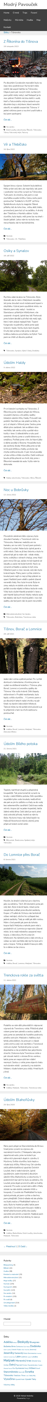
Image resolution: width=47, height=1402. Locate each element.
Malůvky (7, 20)
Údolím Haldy (14, 362)
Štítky (6, 32)
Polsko (24, 1365)
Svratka (29, 1372)
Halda (8, 478)
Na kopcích (8, 1287)
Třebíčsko (22, 239)
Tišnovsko (37, 130)
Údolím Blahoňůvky (19, 1099)
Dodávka (35, 350)
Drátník (14, 1350)
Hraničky (26, 1350)
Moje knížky (8, 1281)
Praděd (40, 1365)
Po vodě (7, 1299)
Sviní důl (21, 1372)
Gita (23, 1350)
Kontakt (7, 27)
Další (24, 1246)
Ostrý (12, 1365)
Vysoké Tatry (30, 1379)
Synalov (18, 350)
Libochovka (21, 130)
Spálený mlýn (29, 840)
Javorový (33, 1349)
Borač (15, 729)
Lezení (29, 1357)
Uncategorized (9, 1303)
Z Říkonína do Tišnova (21, 41)
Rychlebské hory (22, 1368)
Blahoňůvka (17, 1233)
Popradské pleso (33, 1365)
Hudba (30, 20)
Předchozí (9, 1246)
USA (27, 1376)
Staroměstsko (11, 1371)
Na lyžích (7, 1290)
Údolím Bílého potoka (20, 743)
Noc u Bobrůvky (16, 489)
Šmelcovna (19, 840)
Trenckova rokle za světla (23, 975)
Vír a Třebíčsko (15, 144)
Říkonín (29, 130)
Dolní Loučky (11, 130)
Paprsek (19, 1365)
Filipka (19, 1350)
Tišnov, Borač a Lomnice (23, 629)
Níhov (32, 478)
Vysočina (9, 1379)
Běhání (6, 1268)
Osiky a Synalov (16, 250)
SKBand (32, 1368)
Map (38, 20)
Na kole (9, 236)
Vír (16, 239)
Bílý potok (10, 840)
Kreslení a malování (11, 1274)
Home (6, 12)
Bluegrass (34, 1342)
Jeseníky (9, 1353)
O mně (16, 12)
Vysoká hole (19, 1379)
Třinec (23, 1375)
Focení (34, 12)
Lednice (24, 1357)
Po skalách (8, 1296)
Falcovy (25, 132)
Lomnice (21, 729)
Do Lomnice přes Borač (22, 854)
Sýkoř (24, 350)
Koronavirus (32, 1353)
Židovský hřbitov (10, 732)
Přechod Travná (8, 1368)
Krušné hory (11, 1357)
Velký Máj (32, 1376)
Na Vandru (26, 614)
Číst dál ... (8, 119)
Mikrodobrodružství (13, 614)
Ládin (18, 1356)
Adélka (9, 729)
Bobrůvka (18, 617)
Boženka (7, 1346)
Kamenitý (19, 1353)
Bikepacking (8, 1265)
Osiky (29, 350)
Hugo (28, 1398)
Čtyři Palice (26, 1347)
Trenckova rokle (29, 617)
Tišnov (6, 132)
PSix (13, 1368)
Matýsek (28, 729)
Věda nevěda (9, 1306)
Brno (13, 1346)
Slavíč (38, 1368)
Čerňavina (19, 1346)
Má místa (19, 20)
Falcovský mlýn (15, 132)
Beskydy (23, 1342)
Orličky (6, 1365)
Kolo (25, 1353)
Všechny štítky (9, 1385)
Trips (25, 12)
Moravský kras (23, 1360)
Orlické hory (36, 1361)
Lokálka (35, 1357)
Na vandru (10, 127)
